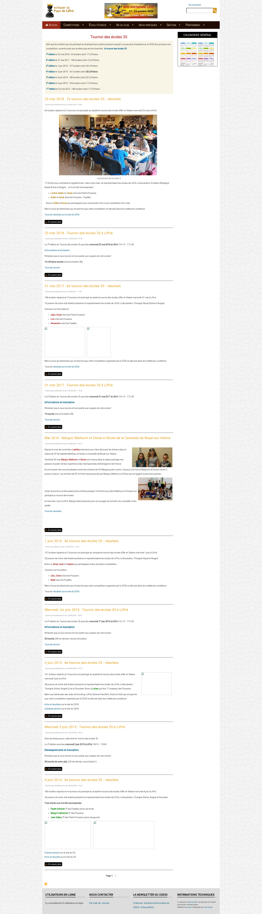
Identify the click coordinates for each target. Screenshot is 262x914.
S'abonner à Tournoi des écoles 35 (46, 884)
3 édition (50, 77)
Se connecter (194, 5)
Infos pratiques (146, 26)
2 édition (50, 83)
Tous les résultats (53, 511)
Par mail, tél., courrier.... (100, 903)
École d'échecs (96, 26)
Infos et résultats (53, 704)
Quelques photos (53, 708)
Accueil (53, 25)
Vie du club (121, 26)
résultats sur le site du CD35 (65, 366)
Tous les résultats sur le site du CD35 (62, 214)
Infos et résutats (52, 857)
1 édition (51, 89)
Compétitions (69, 26)
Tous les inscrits (52, 267)
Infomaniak (208, 907)
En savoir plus (55, 222)
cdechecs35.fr (192, 902)
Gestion (170, 26)
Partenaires (191, 26)
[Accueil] (60, 10)
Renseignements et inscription (62, 749)
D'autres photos (52, 852)
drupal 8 (189, 907)
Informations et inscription (57, 250)
